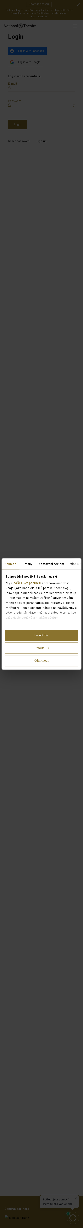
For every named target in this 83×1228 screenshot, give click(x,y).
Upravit (39, 648)
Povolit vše (41, 635)
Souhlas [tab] (10, 564)
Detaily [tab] (27, 564)
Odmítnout (41, 660)
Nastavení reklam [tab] (51, 564)
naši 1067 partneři (27, 583)
